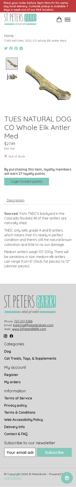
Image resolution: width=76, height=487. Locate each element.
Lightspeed (13, 478)
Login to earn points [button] (26, 181)
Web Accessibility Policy (23, 419)
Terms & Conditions (19, 412)
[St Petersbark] (20, 20)
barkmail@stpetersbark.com (33, 325)
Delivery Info (14, 427)
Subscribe (54, 452)
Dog (7, 351)
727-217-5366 (23, 321)
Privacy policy (15, 405)
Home (9, 36)
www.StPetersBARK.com (29, 329)
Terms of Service (18, 398)
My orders (12, 382)
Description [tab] (15, 200)
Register (11, 375)
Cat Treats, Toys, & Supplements (30, 358)
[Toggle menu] (67, 19)
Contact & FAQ (16, 434)
